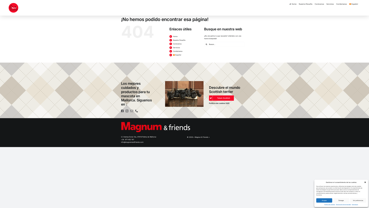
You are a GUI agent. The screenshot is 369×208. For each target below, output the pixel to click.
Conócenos (177, 44)
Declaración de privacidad (343, 204)
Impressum (355, 204)
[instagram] (126, 110)
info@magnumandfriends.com (132, 142)
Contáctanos (177, 51)
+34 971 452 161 (127, 139)
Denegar (341, 200)
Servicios (176, 48)
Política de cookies (329, 204)
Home (175, 36)
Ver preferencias (358, 200)
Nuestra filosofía (179, 40)
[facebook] (122, 110)
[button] (365, 182)
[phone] (136, 110)
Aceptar (324, 200)
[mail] (131, 110)
